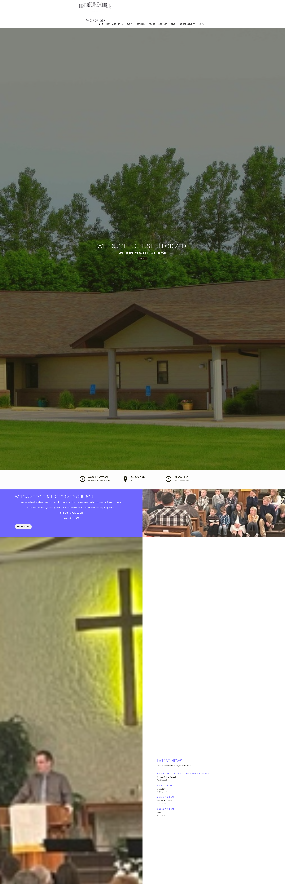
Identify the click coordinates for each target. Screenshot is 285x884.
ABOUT (142, 259)
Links (201, 24)
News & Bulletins (114, 24)
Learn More (23, 526)
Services (141, 24)
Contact (162, 24)
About (152, 24)
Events (130, 24)
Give (173, 24)
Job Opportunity (186, 24)
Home (100, 24)
